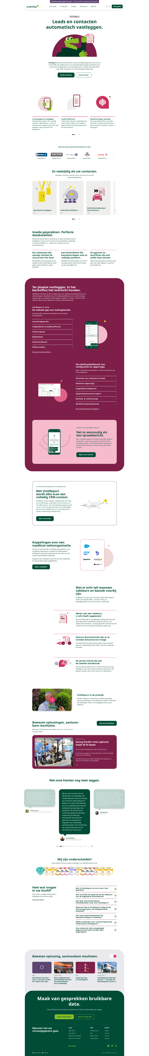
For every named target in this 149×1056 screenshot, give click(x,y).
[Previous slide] (69, 134)
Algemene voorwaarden (75, 1035)
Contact (107, 1030)
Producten (64, 6)
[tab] (61, 846)
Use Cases (52, 6)
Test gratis (117, 6)
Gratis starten (83, 75)
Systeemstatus (94, 1038)
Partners (107, 1038)
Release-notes (94, 1035)
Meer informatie (45, 519)
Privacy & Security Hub (75, 1038)
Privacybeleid (72, 1033)
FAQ (91, 1033)
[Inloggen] (110, 6)
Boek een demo (66, 75)
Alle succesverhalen (106, 723)
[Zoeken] (107, 6)
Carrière (107, 1035)
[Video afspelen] (52, 700)
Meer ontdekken (41, 567)
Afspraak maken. (38, 900)
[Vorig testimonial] (57, 846)
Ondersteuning (94, 1030)
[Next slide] (79, 134)
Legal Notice (72, 1030)
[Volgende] (114, 956)
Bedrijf (93, 6)
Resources (83, 6)
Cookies (46, 1052)
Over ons (107, 1033)
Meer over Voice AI (86, 455)
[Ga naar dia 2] (76, 135)
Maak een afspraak (85, 1017)
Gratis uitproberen (64, 1017)
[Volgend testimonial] (91, 846)
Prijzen (73, 6)
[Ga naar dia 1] (73, 135)
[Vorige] (111, 956)
